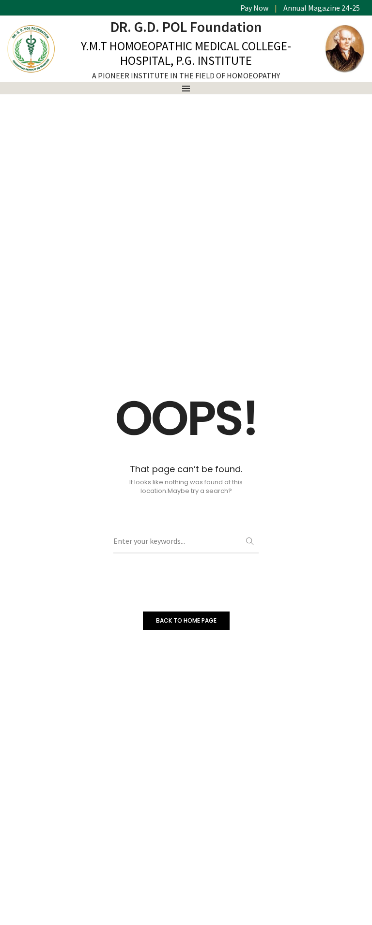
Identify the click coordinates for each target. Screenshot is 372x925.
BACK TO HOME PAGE (186, 620)
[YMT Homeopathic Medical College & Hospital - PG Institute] (31, 68)
